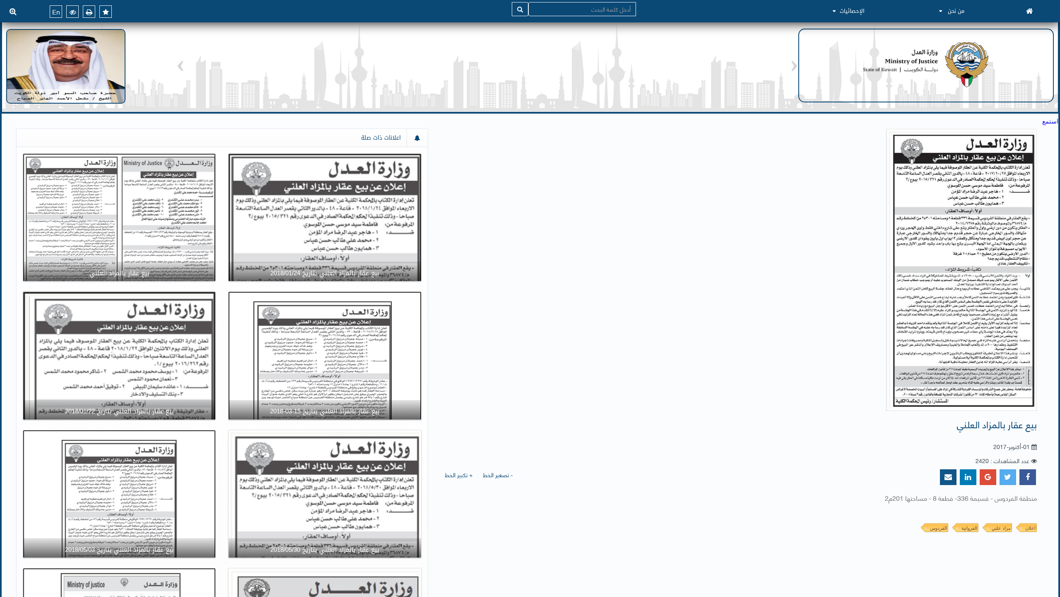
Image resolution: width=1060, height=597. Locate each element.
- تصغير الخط (498, 474)
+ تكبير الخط (458, 474)
